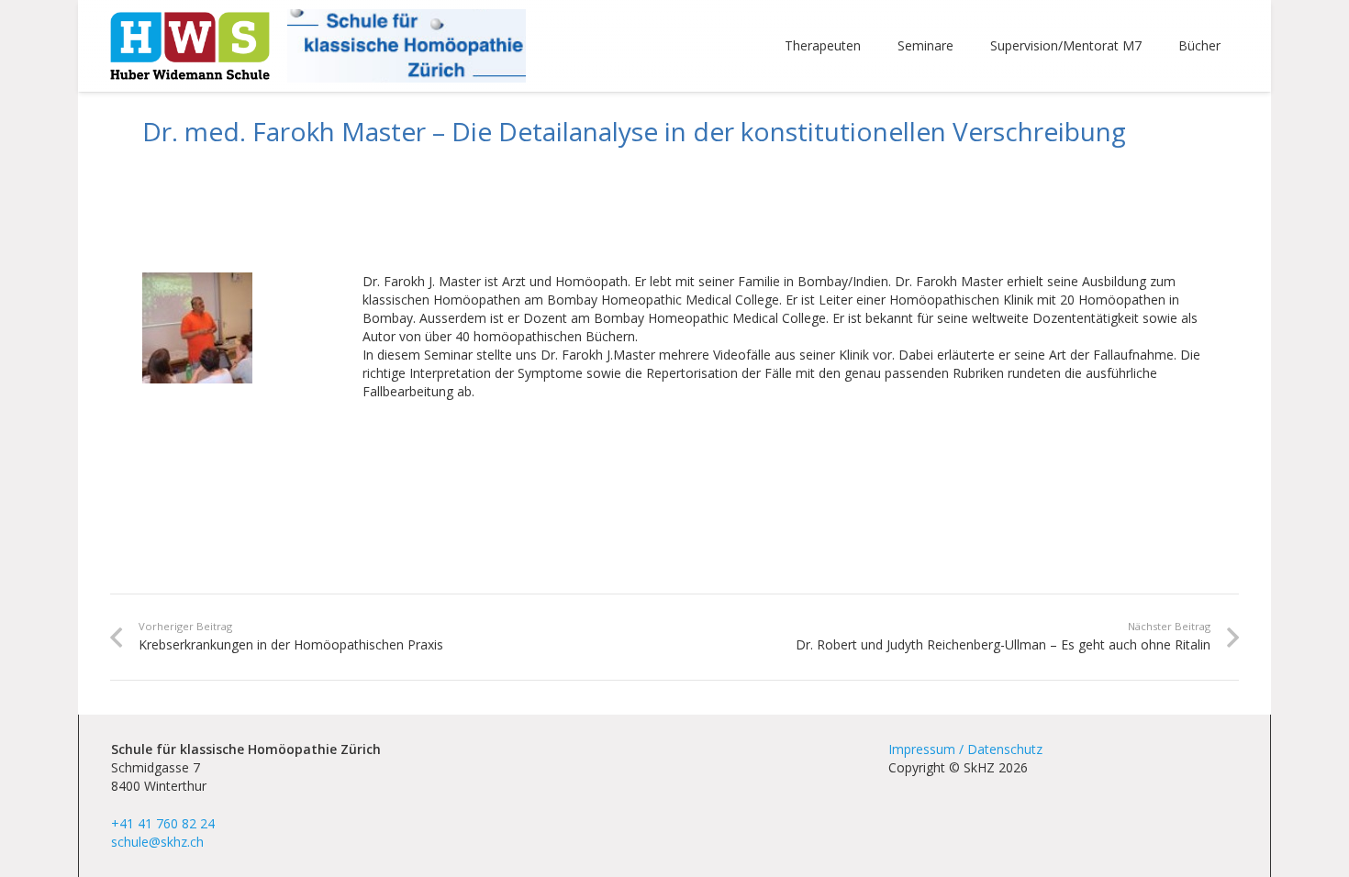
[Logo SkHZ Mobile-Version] (406, 46)
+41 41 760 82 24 (163, 823)
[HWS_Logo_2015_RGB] (190, 46)
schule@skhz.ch (157, 841)
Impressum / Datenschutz (965, 749)
